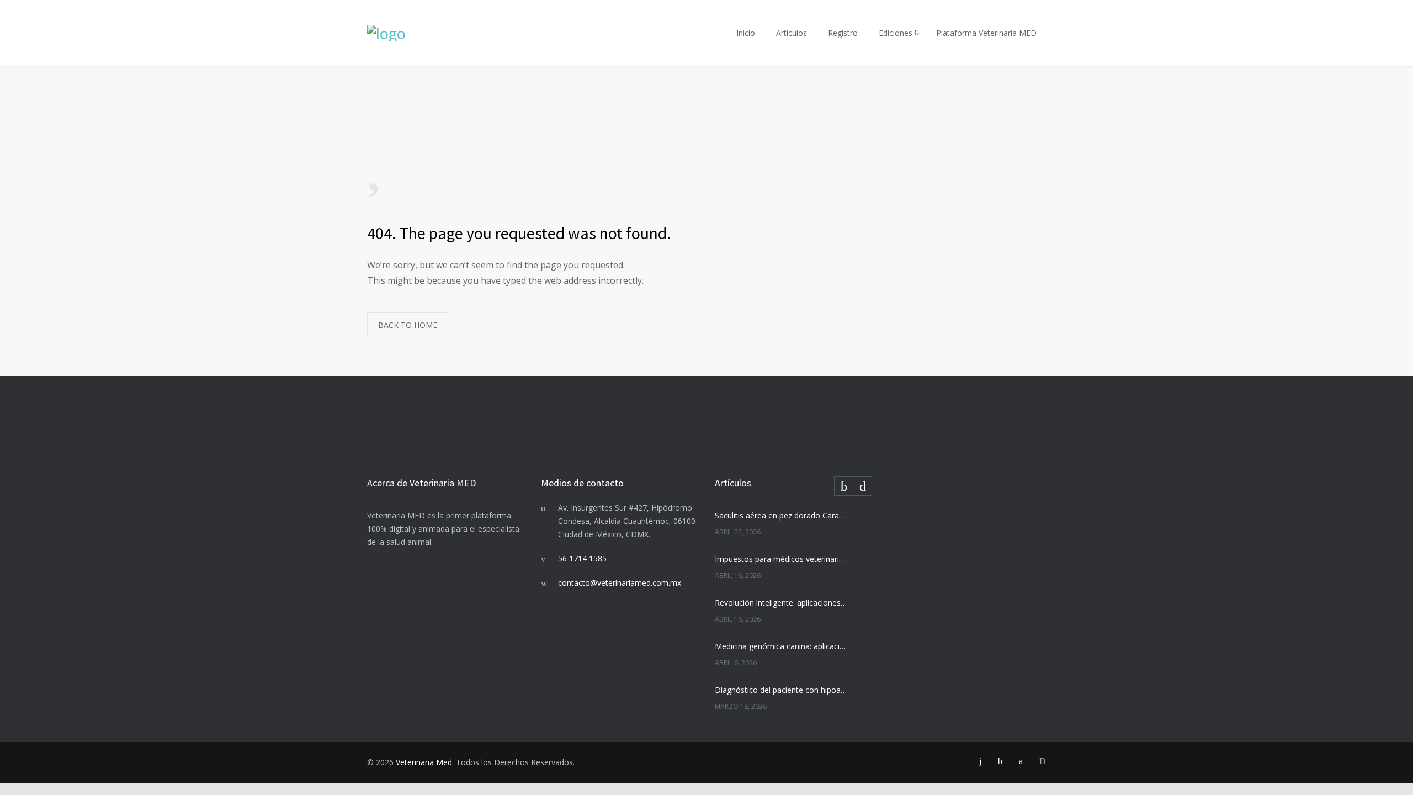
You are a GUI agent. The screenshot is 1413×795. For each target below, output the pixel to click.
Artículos (791, 33)
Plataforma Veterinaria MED (986, 33)
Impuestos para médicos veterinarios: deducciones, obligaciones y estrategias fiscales (781, 559)
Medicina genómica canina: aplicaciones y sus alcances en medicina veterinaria (781, 646)
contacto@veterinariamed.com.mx (619, 582)
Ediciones (895, 33)
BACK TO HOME (407, 325)
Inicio (745, 33)
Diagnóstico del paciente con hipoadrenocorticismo (781, 690)
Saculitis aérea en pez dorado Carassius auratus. (781, 515)
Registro (843, 33)
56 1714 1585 (582, 558)
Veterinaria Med (424, 762)
